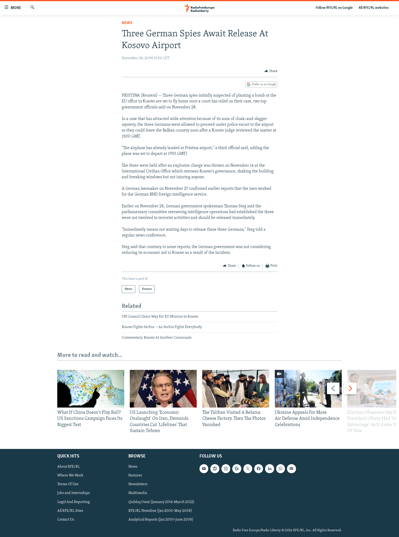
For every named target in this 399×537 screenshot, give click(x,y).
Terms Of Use (68, 484)
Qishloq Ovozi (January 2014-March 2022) (161, 502)
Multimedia (137, 493)
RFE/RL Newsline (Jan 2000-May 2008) (160, 511)
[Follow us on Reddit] (214, 468)
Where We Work (70, 475)
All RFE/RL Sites (70, 511)
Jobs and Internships (73, 493)
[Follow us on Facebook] (258, 468)
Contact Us (65, 520)
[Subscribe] (291, 468)
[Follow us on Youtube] (204, 468)
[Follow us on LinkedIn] (269, 468)
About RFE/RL (68, 467)
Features (135, 475)
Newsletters (138, 484)
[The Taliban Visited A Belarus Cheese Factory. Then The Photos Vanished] (235, 389)
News (127, 23)
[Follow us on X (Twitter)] (247, 468)
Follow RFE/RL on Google (334, 8)
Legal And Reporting (73, 502)
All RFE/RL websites (374, 8)
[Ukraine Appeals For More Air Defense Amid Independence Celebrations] (308, 389)
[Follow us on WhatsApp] (280, 468)
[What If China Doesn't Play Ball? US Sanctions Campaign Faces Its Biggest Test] (90, 389)
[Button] (270, 71)
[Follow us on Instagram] (225, 468)
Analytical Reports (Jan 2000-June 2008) (160, 520)
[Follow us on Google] (236, 468)
